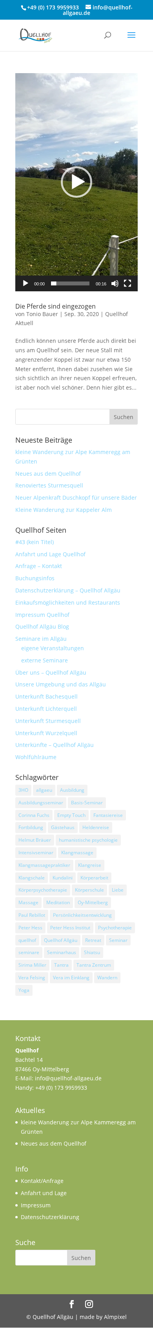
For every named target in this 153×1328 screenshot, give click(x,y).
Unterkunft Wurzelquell (46, 733)
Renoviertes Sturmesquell (49, 485)
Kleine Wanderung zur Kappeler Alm (63, 509)
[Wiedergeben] (25, 283)
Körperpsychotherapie (42, 890)
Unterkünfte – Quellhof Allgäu (54, 745)
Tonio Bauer (42, 314)
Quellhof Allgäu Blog (42, 626)
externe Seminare (44, 660)
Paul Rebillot (31, 915)
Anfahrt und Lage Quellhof (50, 554)
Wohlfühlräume (35, 757)
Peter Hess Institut (70, 927)
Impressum (36, 1205)
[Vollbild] (127, 283)
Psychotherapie (115, 927)
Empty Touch (71, 815)
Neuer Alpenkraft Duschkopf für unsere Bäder (76, 497)
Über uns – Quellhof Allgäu (50, 672)
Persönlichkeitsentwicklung (82, 915)
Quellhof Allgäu (60, 940)
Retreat (93, 940)
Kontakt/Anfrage (42, 1181)
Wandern (107, 977)
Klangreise (89, 865)
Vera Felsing (31, 977)
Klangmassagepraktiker (44, 865)
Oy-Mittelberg (93, 902)
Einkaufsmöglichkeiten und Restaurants (67, 602)
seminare (28, 952)
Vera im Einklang (71, 977)
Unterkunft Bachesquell (46, 696)
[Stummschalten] (115, 283)
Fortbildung (30, 827)
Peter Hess (30, 927)
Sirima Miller (32, 965)
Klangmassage (77, 852)
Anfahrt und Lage (44, 1193)
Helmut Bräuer (34, 840)
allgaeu (44, 790)
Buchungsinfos (35, 578)
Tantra (61, 965)
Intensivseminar (35, 852)
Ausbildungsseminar (40, 802)
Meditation (58, 902)
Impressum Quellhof (42, 614)
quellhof (27, 940)
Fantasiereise (108, 815)
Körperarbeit (94, 877)
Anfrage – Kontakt (38, 566)
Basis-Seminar (87, 802)
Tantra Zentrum (93, 965)
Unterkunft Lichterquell (46, 708)
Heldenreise (95, 827)
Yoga (23, 990)
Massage (28, 902)
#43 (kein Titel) (34, 542)
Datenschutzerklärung (50, 1217)
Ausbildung (72, 790)
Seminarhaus (61, 952)
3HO (23, 790)
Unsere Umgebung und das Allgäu (60, 684)
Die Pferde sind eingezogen (55, 306)
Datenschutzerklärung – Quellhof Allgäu (67, 590)
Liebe (118, 890)
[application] (76, 182)
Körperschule (89, 890)
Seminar (118, 940)
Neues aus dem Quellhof (48, 473)
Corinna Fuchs (33, 815)
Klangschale (31, 877)
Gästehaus (63, 827)
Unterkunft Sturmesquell (48, 721)
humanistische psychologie (88, 840)
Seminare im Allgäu (41, 638)
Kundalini (63, 877)
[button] (76, 182)
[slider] (70, 283)
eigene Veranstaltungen (52, 648)
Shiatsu (92, 952)
